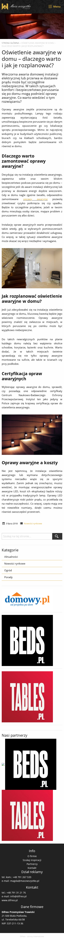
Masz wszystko (17, 6)
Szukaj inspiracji (32, 860)
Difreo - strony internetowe (32, 936)
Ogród (8, 570)
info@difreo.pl (18, 896)
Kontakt (32, 868)
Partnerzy (32, 864)
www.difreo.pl (10, 900)
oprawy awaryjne (35, 199)
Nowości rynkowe (33, 523)
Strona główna (10, 43)
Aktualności (11, 556)
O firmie (32, 856)
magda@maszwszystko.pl (24, 880)
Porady (8, 577)
